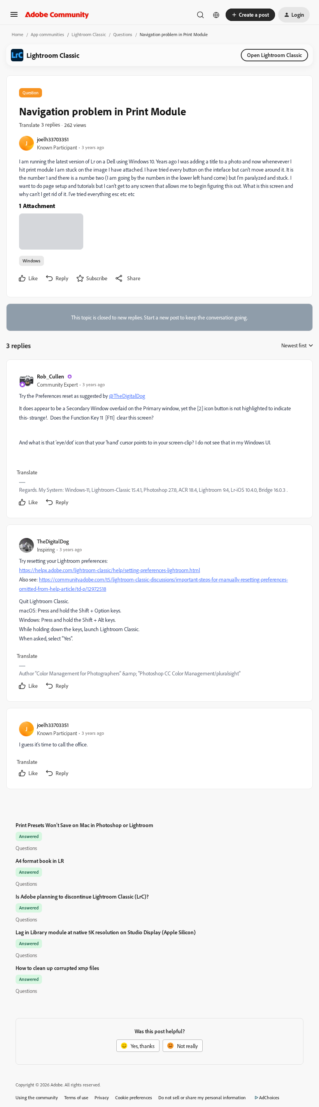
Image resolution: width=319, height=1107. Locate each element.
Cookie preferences (133, 1097)
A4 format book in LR (40, 860)
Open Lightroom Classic (274, 55)
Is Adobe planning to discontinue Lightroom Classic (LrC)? (82, 896)
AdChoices (269, 1097)
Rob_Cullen (50, 376)
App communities (47, 34)
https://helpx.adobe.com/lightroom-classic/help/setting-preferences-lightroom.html (109, 570)
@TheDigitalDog (127, 395)
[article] (159, 440)
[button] (14, 17)
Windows (31, 261)
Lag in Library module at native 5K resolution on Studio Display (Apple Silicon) (106, 932)
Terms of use (76, 1097)
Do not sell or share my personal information (202, 1097)
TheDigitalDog (53, 541)
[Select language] (216, 15)
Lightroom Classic (89, 34)
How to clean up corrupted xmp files (57, 968)
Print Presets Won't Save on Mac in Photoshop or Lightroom (84, 825)
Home (17, 34)
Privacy (102, 1097)
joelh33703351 (53, 139)
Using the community (37, 1097)
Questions (122, 34)
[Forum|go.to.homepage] (57, 15)
